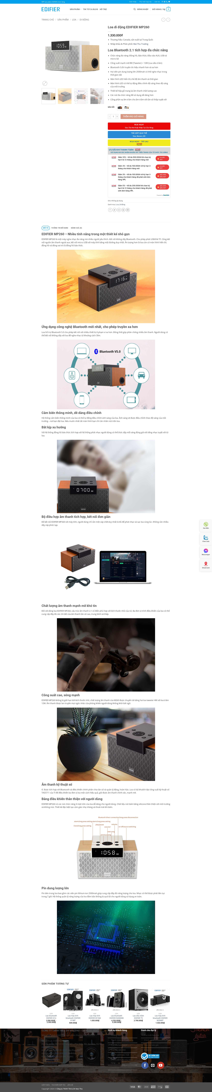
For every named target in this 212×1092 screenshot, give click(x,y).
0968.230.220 (56, 1056)
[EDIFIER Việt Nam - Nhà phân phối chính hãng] (54, 9)
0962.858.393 (61, 1053)
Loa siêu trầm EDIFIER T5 (138, 1017)
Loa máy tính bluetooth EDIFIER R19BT (73, 1018)
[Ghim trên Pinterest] (123, 210)
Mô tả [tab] (45, 228)
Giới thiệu (132, 2)
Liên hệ (157, 2)
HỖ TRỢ (103, 9)
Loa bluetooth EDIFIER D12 (51, 1017)
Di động (84, 19)
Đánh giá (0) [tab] (76, 228)
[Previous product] (168, 20)
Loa (74, 19)
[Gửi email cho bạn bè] (119, 210)
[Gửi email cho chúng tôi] (164, 2)
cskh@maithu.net (56, 1062)
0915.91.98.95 (61, 1050)
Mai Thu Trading (140, 44)
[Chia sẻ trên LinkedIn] (128, 210)
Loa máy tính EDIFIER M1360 (95, 1017)
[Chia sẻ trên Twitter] (115, 210)
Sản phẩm (75, 9)
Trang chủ (48, 19)
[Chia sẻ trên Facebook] (110, 210)
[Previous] (46, 55)
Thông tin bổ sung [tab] (59, 228)
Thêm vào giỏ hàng (133, 116)
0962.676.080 (54, 1059)
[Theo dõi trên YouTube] (169, 2)
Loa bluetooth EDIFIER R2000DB (117, 1017)
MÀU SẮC (111, 107)
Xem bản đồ (47, 1047)
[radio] (120, 107)
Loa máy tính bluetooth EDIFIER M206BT (160, 1018)
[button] (135, 9)
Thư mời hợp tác (145, 2)
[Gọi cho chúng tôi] (167, 2)
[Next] (100, 55)
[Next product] (163, 20)
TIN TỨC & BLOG (90, 9)
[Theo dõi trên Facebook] (162, 2)
